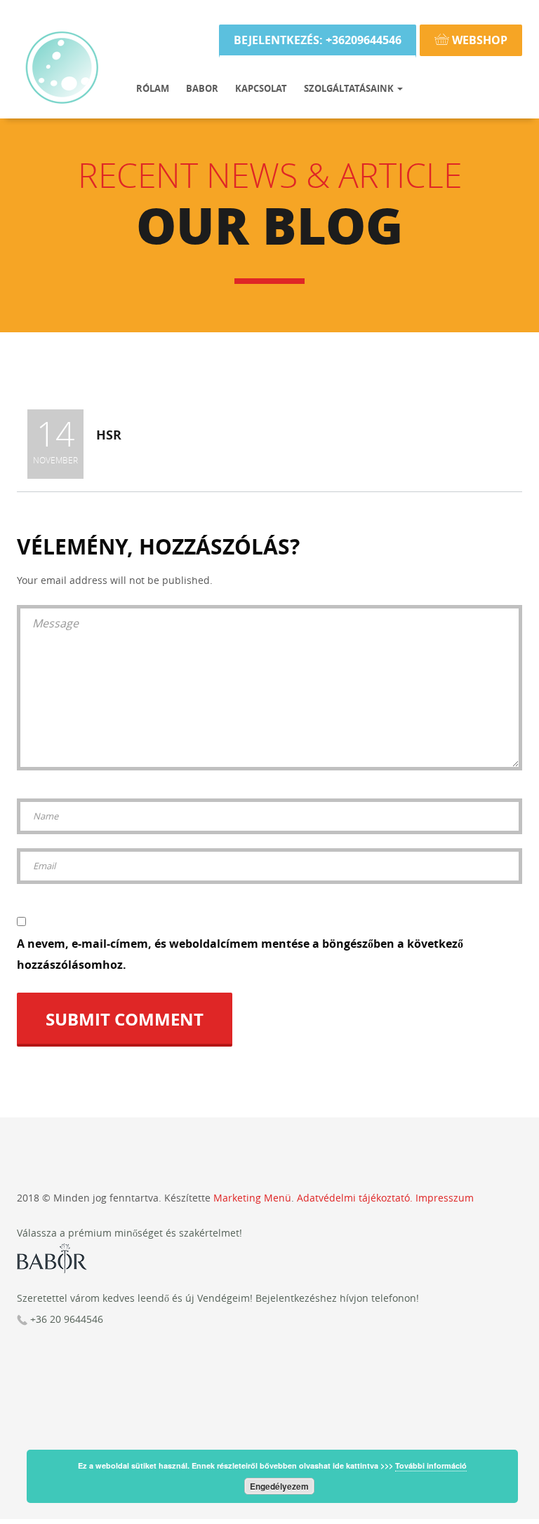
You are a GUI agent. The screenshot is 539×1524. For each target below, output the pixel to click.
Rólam (152, 88)
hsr (108, 435)
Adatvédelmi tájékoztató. (355, 1197)
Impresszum (444, 1197)
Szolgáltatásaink (350, 88)
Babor (202, 88)
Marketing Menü (252, 1197)
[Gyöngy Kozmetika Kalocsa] (61, 17)
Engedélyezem (279, 1486)
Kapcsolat (261, 88)
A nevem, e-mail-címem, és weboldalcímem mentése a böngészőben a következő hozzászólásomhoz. (240, 954)
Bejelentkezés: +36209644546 (317, 40)
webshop (478, 40)
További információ (431, 1465)
